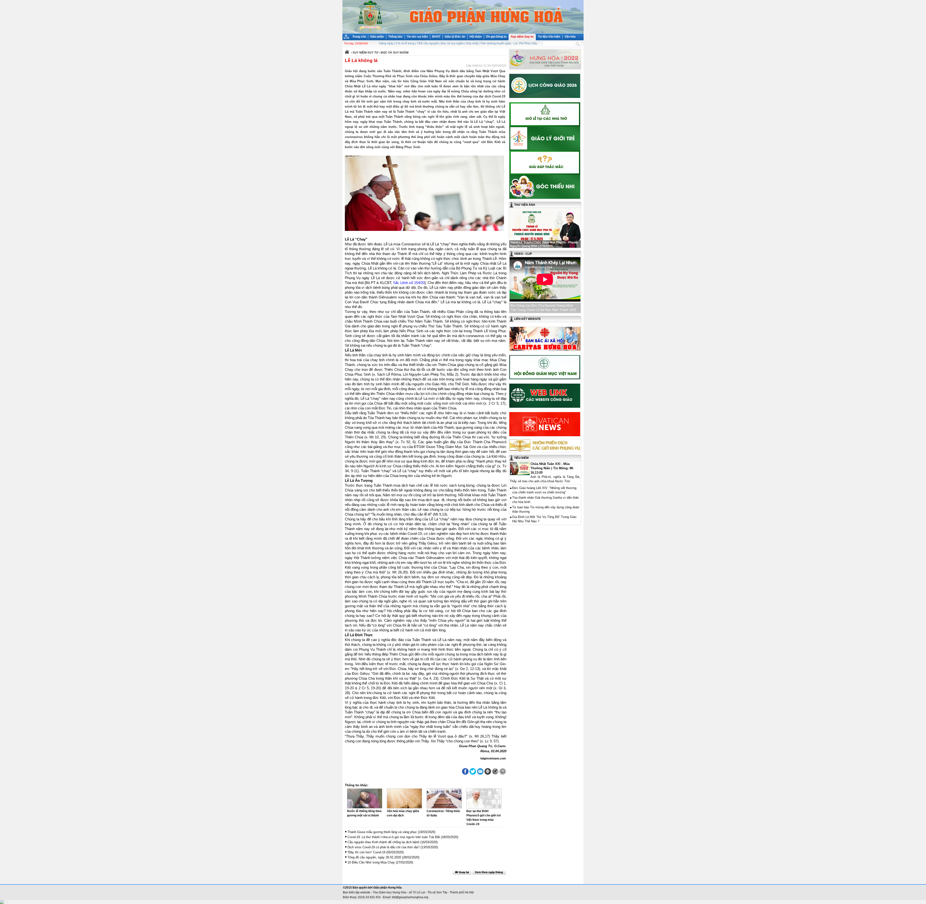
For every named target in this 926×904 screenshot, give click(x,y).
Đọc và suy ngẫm (452, 43)
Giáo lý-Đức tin (455, 36)
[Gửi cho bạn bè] (480, 771)
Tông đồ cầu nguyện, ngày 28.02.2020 (374, 857)
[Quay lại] (462, 872)
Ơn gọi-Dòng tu (496, 36)
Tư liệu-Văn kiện (549, 36)
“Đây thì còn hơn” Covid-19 (366, 852)
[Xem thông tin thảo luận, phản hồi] (502, 771)
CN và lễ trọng (405, 43)
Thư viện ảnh (524, 205)
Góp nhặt (472, 43)
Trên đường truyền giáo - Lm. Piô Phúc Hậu (508, 43)
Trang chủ (359, 36)
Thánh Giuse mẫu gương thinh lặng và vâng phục (382, 832)
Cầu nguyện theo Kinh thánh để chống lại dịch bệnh (383, 842)
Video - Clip (523, 253)
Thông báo (395, 36)
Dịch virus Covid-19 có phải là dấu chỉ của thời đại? (383, 847)
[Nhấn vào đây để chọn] (489, 872)
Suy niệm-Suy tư (522, 36)
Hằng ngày (386, 43)
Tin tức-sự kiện (417, 36)
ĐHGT (436, 36)
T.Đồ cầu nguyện (428, 43)
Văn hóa (570, 36)
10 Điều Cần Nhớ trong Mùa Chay (371, 862)
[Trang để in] (487, 773)
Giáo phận (377, 36)
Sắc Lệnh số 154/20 (409, 283)
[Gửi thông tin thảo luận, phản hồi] (495, 771)
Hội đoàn (476, 36)
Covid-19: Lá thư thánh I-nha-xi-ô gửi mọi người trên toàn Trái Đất (393, 837)
